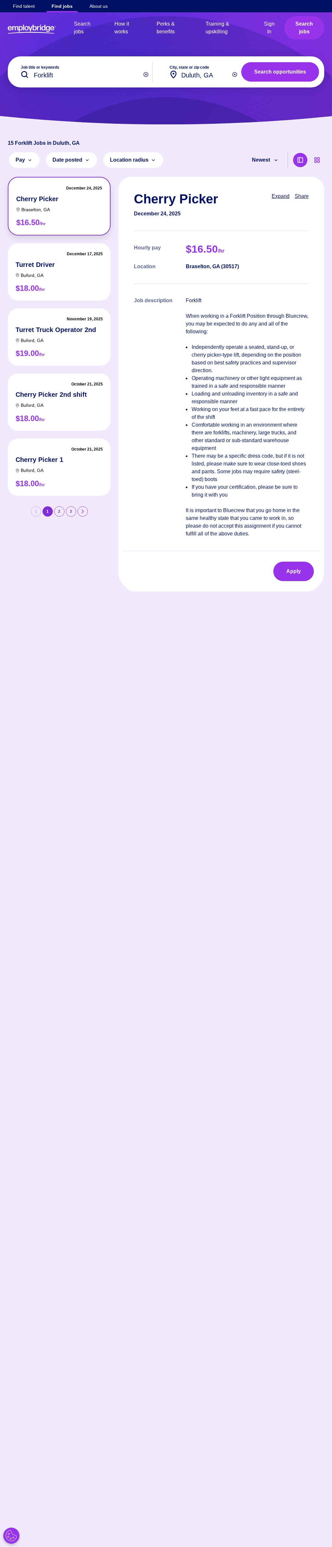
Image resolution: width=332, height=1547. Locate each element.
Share (302, 196)
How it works (121, 27)
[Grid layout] (317, 160)
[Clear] (146, 74)
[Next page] (82, 511)
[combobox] (199, 72)
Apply (293, 571)
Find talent (24, 6)
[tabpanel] (221, 384)
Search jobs (82, 27)
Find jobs (62, 6)
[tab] (59, 206)
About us (98, 6)
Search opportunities (280, 71)
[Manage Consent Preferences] (11, 1536)
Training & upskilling (217, 27)
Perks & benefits (166, 27)
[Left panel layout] (300, 160)
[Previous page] (36, 511)
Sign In (269, 27)
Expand (281, 196)
